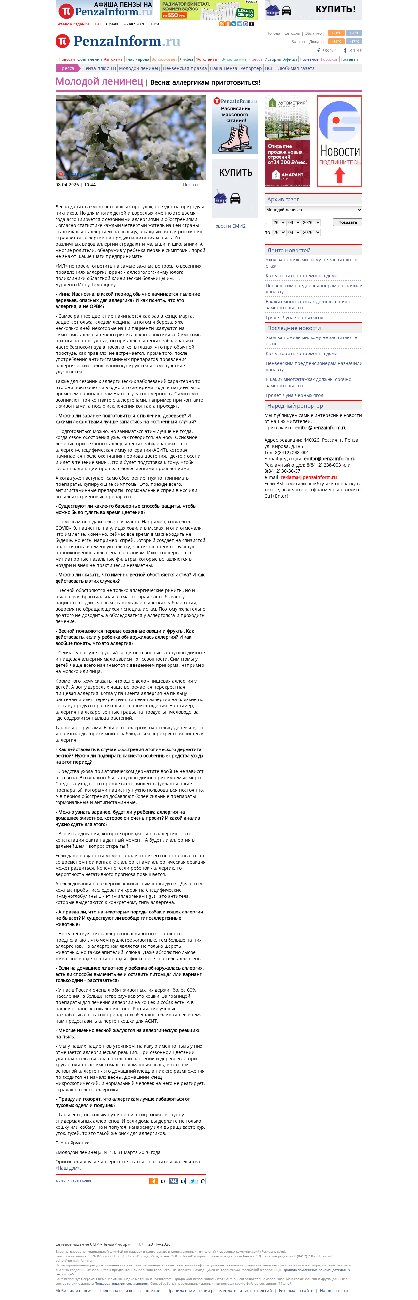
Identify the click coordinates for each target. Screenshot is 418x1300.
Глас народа (137, 59)
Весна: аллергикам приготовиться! (205, 82)
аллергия (64, 1180)
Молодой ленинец (139, 68)
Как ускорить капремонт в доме (301, 275)
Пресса (256, 59)
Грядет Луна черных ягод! (295, 317)
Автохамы (113, 59)
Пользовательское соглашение (130, 1290)
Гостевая (349, 59)
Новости (67, 59)
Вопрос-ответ (164, 59)
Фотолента (206, 59)
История (273, 59)
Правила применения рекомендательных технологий (219, 1290)
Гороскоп (329, 59)
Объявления (89, 59)
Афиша (290, 59)
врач (76, 1180)
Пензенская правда (185, 68)
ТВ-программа (233, 59)
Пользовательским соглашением (121, 1283)
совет (86, 1180)
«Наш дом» (68, 1168)
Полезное (309, 59)
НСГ (269, 68)
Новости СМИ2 (229, 226)
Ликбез (186, 59)
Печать (191, 184)
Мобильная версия (74, 1290)
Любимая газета (296, 68)
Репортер (251, 68)
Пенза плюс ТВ (99, 68)
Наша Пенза (223, 68)
